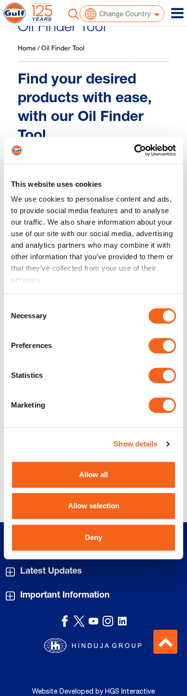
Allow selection (93, 506)
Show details (135, 444)
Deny (93, 537)
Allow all (93, 474)
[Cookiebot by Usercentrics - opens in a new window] (134, 150)
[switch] (162, 345)
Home (27, 48)
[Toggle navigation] (177, 13)
